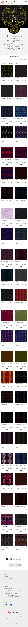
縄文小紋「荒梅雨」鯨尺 (21, 200)
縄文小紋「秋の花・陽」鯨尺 (7, 322)
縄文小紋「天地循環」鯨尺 (21, 547)
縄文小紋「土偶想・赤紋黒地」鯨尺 (21, 506)
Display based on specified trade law (13, 618)
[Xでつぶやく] (6, 605)
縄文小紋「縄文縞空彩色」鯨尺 (21, 404)
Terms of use (9, 616)
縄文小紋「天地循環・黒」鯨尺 (21, 526)
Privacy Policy (17, 616)
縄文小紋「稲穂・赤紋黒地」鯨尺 (7, 506)
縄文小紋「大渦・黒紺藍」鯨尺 (7, 179)
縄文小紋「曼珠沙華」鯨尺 (7, 485)
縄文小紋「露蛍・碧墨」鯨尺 (21, 220)
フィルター (4, 63)
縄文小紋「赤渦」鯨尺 (21, 179)
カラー (17, 63)
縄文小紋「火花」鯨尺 (7, 159)
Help (6, 580)
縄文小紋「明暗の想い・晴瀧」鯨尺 (21, 139)
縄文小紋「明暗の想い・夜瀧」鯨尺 (7, 139)
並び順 (10, 63)
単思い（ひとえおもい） (7, 80)
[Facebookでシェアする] (10, 605)
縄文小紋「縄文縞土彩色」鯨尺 (21, 383)
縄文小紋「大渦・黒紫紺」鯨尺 (21, 159)
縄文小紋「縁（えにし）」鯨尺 (21, 98)
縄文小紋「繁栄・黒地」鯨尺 (7, 526)
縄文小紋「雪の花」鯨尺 (7, 302)
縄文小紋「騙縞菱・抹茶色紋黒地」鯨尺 (21, 445)
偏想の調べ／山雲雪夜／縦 (7, 98)
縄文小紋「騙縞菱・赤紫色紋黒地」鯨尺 (7, 445)
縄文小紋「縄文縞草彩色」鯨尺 (7, 424)
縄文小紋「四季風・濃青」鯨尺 (21, 118)
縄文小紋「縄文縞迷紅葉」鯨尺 (7, 383)
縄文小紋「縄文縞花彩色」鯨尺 (21, 424)
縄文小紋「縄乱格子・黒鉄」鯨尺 (7, 118)
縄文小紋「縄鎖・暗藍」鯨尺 (7, 281)
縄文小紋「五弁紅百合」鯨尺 (7, 404)
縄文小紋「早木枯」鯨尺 (7, 200)
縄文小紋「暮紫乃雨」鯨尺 (7, 261)
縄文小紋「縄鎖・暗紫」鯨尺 (21, 261)
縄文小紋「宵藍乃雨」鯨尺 (21, 241)
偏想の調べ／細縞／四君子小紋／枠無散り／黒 (21, 77)
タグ (24, 63)
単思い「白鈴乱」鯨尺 (7, 465)
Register (6, 576)
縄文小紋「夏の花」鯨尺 (7, 343)
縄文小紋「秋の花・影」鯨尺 (21, 302)
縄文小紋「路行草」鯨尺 (21, 363)
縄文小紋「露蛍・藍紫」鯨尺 (7, 241)
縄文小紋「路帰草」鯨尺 (7, 363)
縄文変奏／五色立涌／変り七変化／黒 (7, 77)
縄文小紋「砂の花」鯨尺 (21, 281)
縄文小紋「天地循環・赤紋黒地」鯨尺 (21, 485)
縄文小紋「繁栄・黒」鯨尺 (7, 547)
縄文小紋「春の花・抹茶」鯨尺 (21, 322)
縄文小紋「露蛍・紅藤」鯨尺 (7, 220)
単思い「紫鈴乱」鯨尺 (21, 465)
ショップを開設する (9, 578)
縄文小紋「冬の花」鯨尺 (21, 343)
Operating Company (13, 620)
